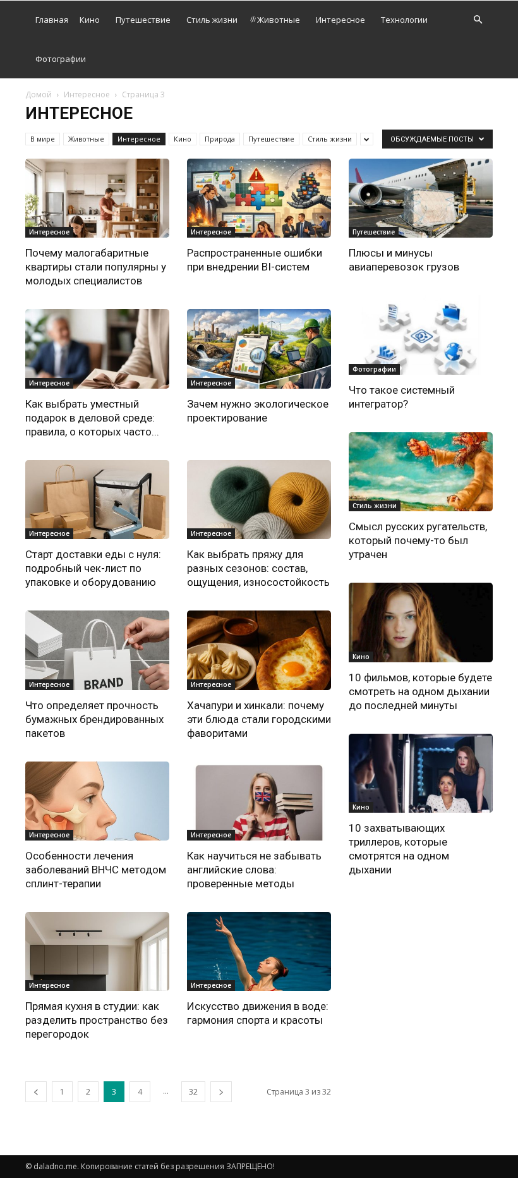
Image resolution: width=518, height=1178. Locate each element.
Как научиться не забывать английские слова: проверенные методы (254, 869)
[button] (477, 20)
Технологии (404, 19)
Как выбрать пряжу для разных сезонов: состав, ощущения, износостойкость (258, 568)
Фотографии (60, 58)
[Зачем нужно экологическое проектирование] (259, 348)
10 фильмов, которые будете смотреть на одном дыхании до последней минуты (420, 691)
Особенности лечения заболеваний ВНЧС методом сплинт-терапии (95, 869)
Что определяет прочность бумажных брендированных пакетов (94, 719)
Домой (38, 94)
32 (193, 1091)
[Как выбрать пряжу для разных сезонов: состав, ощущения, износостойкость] (259, 499)
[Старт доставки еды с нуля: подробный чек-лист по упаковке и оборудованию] (97, 499)
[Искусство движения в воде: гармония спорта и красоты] (259, 951)
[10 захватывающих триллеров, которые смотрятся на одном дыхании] (421, 773)
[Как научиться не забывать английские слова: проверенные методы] (259, 801)
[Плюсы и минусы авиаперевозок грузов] (421, 198)
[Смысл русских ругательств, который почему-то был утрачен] (421, 471)
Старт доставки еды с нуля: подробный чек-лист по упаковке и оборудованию (93, 568)
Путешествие (143, 19)
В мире (42, 138)
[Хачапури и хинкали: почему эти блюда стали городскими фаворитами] (259, 649)
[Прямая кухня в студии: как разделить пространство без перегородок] (97, 951)
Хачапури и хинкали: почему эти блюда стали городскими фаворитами (259, 719)
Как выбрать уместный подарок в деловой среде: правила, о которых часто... (92, 418)
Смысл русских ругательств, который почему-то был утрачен (418, 540)
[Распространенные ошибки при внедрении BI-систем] (259, 198)
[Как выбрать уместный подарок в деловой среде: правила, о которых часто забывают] (97, 348)
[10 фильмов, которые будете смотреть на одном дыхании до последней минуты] (421, 622)
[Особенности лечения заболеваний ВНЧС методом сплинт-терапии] (97, 801)
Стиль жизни (212, 19)
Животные (278, 19)
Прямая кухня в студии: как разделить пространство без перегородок (96, 1020)
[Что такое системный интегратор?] (421, 334)
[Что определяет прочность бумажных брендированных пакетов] (97, 649)
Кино (90, 19)
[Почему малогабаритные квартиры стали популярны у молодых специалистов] (97, 198)
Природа (220, 138)
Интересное (340, 19)
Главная (51, 19)
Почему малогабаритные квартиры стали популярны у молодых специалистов (95, 266)
